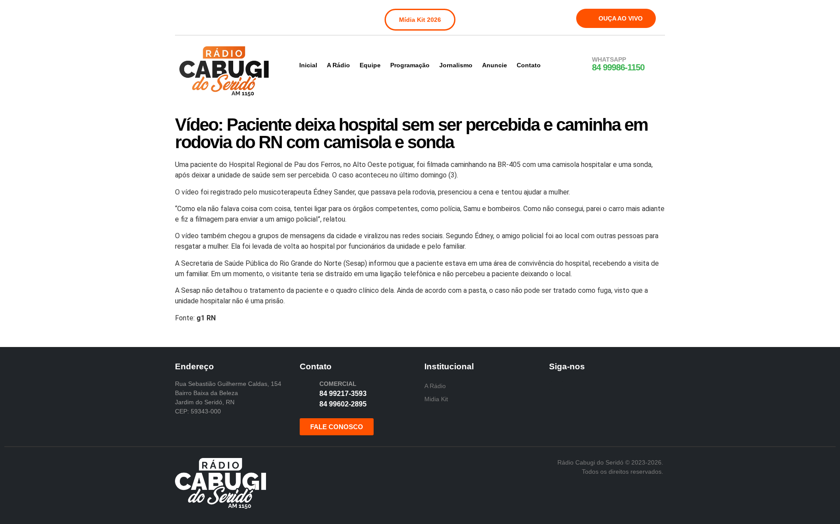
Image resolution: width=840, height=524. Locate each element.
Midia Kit (436, 399)
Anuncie (494, 65)
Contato (529, 65)
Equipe (370, 65)
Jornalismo (455, 65)
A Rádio (338, 65)
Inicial (308, 65)
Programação (410, 65)
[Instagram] (205, 16)
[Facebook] (187, 16)
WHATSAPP (609, 59)
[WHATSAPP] (580, 64)
